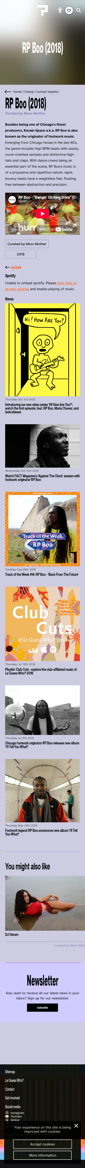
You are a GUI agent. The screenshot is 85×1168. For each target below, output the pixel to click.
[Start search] (77, 10)
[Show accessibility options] (60, 10)
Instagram (17, 1113)
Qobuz (15, 1120)
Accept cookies (42, 1144)
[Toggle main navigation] (8, 10)
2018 (21, 254)
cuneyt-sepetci (48, 92)
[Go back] (8, 91)
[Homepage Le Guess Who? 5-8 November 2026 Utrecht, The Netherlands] (42, 10)
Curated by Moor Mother (26, 244)
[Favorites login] (69, 10)
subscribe (42, 1007)
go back (16, 267)
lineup (29, 92)
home (17, 92)
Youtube (16, 1116)
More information (42, 1155)
